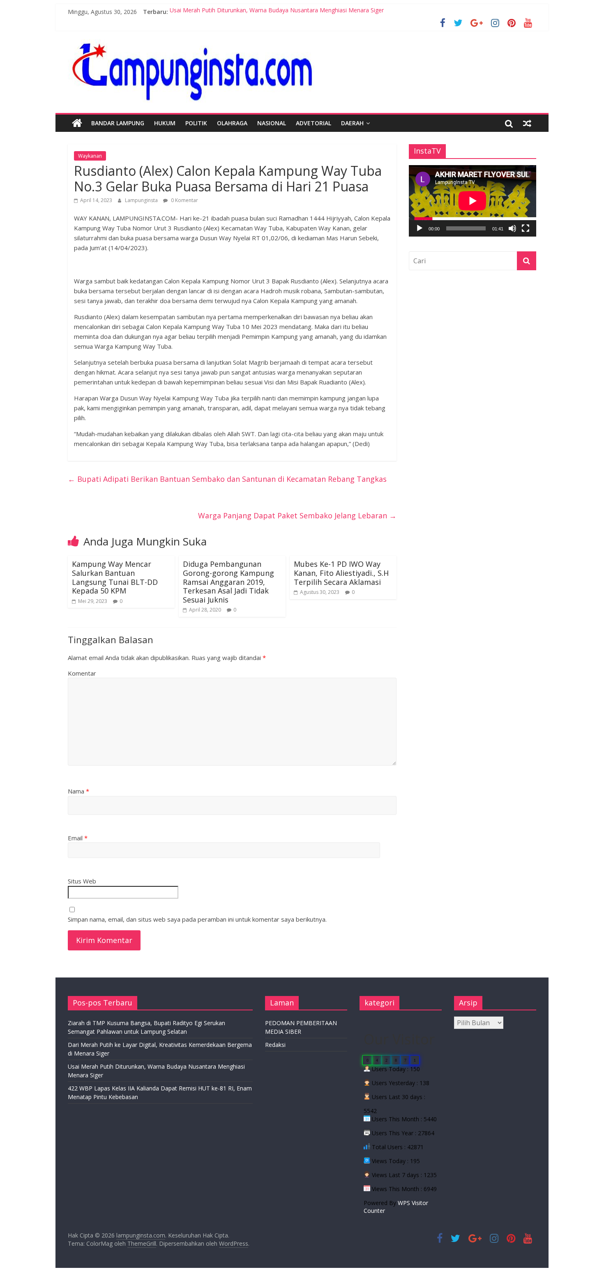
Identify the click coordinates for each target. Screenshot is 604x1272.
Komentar (82, 673)
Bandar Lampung (117, 123)
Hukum (164, 123)
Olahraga (232, 123)
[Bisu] (512, 228)
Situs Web (82, 881)
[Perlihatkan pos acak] (527, 123)
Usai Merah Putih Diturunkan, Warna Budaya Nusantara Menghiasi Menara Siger (277, 12)
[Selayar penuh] (525, 228)
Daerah (352, 123)
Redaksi (275, 1045)
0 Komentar (184, 200)
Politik (196, 123)
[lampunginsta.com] (77, 123)
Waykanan (90, 155)
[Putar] (419, 228)
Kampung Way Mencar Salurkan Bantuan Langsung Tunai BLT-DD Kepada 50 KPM (115, 577)
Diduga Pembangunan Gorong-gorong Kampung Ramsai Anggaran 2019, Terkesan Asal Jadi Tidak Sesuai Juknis (228, 581)
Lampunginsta (142, 200)
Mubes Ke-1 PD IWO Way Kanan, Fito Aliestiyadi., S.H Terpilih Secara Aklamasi (341, 573)
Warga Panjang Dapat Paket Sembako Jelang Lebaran (297, 515)
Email (78, 838)
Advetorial (313, 123)
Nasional (271, 123)
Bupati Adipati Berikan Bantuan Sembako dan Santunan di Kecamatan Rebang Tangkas (227, 479)
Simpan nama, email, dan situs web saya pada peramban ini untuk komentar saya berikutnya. (197, 919)
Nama (78, 791)
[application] (472, 201)
